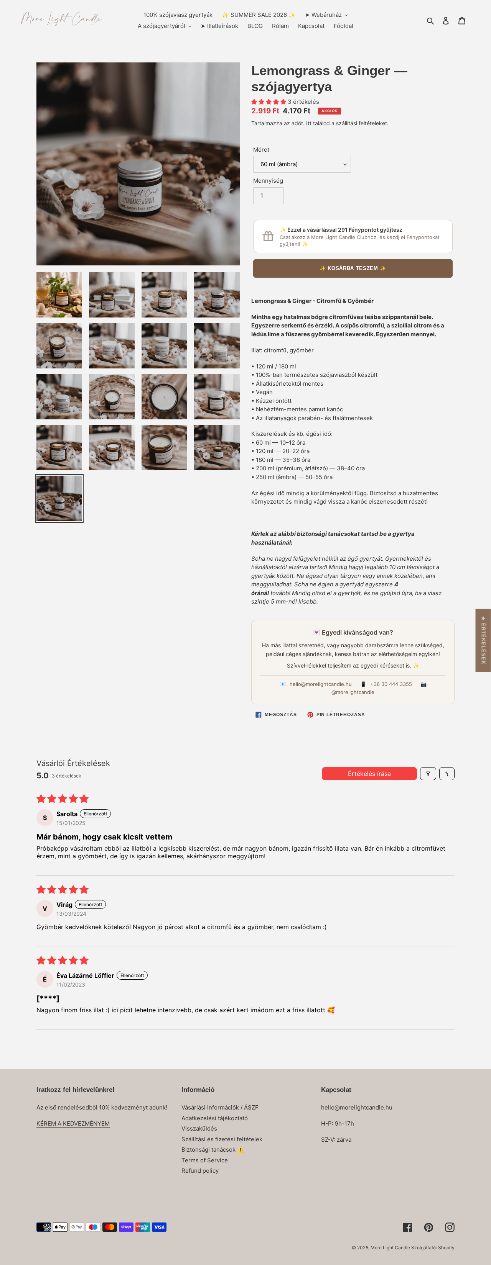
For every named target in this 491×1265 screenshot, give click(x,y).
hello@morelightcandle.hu (321, 684)
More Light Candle (391, 1247)
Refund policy (200, 1170)
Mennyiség (268, 180)
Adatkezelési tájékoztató (214, 1118)
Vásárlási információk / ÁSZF (220, 1107)
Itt (308, 123)
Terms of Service (204, 1160)
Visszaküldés (199, 1128)
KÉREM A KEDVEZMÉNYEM (73, 1123)
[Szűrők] (428, 773)
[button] (269, 101)
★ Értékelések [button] (483, 640)
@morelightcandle (352, 692)
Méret (261, 149)
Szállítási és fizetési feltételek (221, 1139)
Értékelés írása (369, 773)
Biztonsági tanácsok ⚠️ (212, 1149)
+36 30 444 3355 (391, 684)
